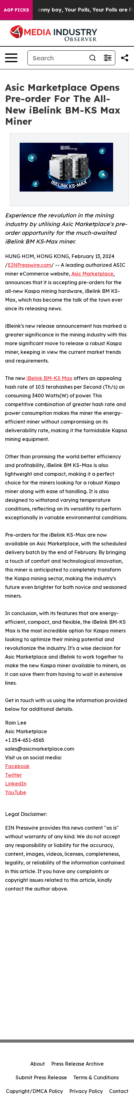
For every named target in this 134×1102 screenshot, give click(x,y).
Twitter (13, 775)
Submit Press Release (41, 1077)
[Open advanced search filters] (107, 58)
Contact (118, 1091)
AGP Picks (16, 10)
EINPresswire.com (29, 265)
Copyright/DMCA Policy (34, 1091)
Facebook (17, 766)
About (37, 1064)
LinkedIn (15, 783)
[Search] (92, 58)
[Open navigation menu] (11, 58)
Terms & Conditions (96, 1077)
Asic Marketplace (92, 274)
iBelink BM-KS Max (49, 378)
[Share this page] (124, 58)
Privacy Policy (86, 1091)
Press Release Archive (77, 1064)
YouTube (15, 792)
